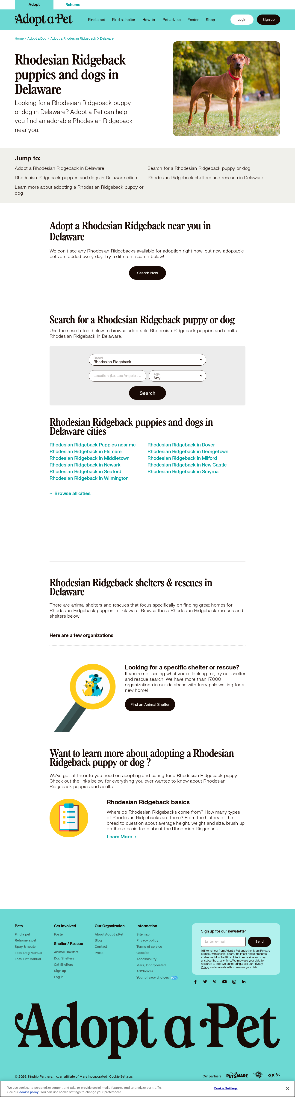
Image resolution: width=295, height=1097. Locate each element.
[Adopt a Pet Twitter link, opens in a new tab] (206, 982)
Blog (98, 940)
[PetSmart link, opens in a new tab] (237, 1075)
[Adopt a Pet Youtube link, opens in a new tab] (225, 982)
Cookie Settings (121, 1076)
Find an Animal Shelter (150, 704)
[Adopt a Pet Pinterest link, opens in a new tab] (216, 982)
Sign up (269, 19)
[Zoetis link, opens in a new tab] (274, 1075)
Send (259, 941)
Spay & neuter (26, 946)
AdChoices (144, 971)
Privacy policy (147, 940)
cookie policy (29, 1092)
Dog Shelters (64, 958)
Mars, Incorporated (150, 965)
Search (147, 393)
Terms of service (149, 946)
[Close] (288, 1088)
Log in (59, 977)
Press (99, 953)
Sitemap (142, 934)
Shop (210, 19)
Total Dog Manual (28, 953)
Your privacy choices (153, 977)
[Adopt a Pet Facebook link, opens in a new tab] (196, 982)
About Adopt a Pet (109, 934)
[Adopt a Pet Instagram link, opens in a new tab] (235, 982)
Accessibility (146, 959)
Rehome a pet (25, 940)
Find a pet (22, 934)
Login (242, 19)
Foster (193, 19)
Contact (101, 946)
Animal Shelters (66, 952)
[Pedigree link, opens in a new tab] (258, 1075)
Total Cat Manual (28, 959)
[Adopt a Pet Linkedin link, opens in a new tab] (244, 982)
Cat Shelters (63, 964)
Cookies (142, 953)
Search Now (147, 273)
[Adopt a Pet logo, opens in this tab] (147, 1034)
